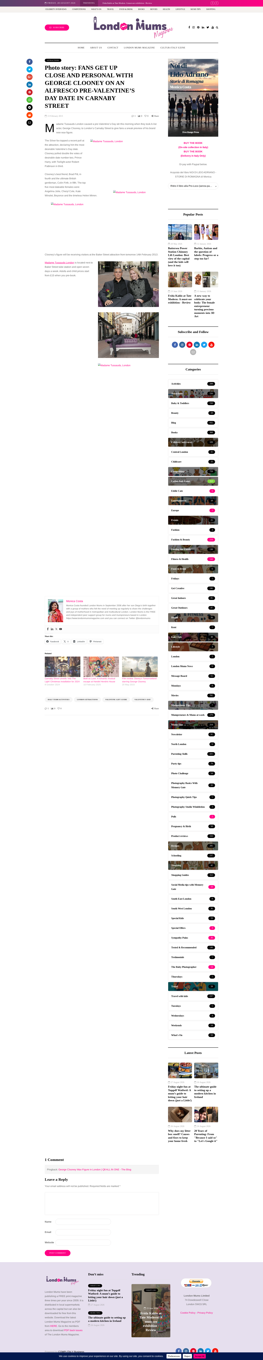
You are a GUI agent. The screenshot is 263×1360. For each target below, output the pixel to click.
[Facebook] (47, 629)
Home (81, 48)
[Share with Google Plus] (29, 77)
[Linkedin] (52, 629)
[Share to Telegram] (29, 107)
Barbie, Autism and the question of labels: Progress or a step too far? (206, 253)
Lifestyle (180, 9)
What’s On (96, 9)
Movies (153, 9)
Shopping (211, 9)
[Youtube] (60, 629)
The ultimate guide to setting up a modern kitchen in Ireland (205, 1092)
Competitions (79, 9)
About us (96, 48)
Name (48, 1221)
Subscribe (58, 27)
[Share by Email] (29, 123)
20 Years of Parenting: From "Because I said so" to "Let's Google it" (205, 1136)
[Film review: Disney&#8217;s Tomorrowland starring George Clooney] (140, 667)
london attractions (87, 699)
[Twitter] (56, 629)
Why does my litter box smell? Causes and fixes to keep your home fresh (179, 1136)
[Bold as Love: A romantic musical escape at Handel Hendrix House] (101, 667)
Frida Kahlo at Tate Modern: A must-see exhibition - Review (180, 299)
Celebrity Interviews (56, 9)
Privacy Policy (205, 1312)
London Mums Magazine (139, 48)
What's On (95, 1285)
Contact (112, 48)
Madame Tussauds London (59, 262)
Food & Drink (126, 9)
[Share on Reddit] (29, 115)
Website (49, 1242)
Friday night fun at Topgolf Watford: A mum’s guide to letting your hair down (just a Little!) (180, 1093)
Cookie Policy (187, 1312)
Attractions (53, 60)
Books (141, 9)
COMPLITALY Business (71, 1351)
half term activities (59, 699)
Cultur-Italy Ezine (172, 48)
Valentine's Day (143, 699)
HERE (53, 1326)
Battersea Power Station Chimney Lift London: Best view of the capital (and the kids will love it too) (178, 257)
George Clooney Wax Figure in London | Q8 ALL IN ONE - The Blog (94, 1169)
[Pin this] (29, 92)
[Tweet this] (29, 69)
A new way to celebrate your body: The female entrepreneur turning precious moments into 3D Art (143, 3)
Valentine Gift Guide (116, 699)
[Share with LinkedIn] (29, 85)
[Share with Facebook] (29, 62)
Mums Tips (196, 9)
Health (166, 9)
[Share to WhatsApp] (29, 100)
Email (48, 1232)
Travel (110, 9)
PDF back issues (73, 1330)
